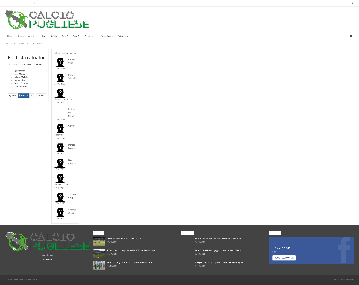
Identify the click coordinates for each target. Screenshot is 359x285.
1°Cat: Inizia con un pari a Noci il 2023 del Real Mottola (131, 251)
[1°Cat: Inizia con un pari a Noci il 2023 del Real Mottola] (99, 253)
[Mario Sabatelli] (60, 78)
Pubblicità (47, 260)
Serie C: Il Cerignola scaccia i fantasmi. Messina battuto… (131, 263)
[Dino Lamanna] (60, 163)
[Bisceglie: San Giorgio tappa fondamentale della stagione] (187, 265)
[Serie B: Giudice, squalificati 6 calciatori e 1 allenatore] (187, 241)
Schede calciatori (25, 36)
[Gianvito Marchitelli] (60, 128)
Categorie (122, 36)
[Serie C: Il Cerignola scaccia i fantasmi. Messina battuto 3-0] (99, 265)
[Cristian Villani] (60, 62)
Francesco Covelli (61, 185)
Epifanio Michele (20, 77)
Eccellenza (89, 36)
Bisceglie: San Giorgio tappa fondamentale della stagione (219, 263)
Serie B (54, 36)
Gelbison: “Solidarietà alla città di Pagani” (124, 239)
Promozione (106, 36)
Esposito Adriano (20, 87)
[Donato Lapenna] (60, 147)
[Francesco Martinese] (60, 93)
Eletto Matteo (19, 74)
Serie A (42, 36)
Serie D (76, 36)
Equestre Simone (20, 80)
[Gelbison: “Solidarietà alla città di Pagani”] (99, 241)
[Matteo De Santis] (60, 112)
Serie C (65, 36)
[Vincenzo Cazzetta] (60, 212)
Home (9, 36)
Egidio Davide (19, 71)
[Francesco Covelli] (60, 178)
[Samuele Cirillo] (60, 197)
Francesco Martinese (63, 99)
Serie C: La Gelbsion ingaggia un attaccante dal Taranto (218, 251)
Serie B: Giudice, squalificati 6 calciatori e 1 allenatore (218, 239)
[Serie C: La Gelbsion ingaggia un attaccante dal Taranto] (187, 253)
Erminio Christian (20, 83)
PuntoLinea (350, 279)
